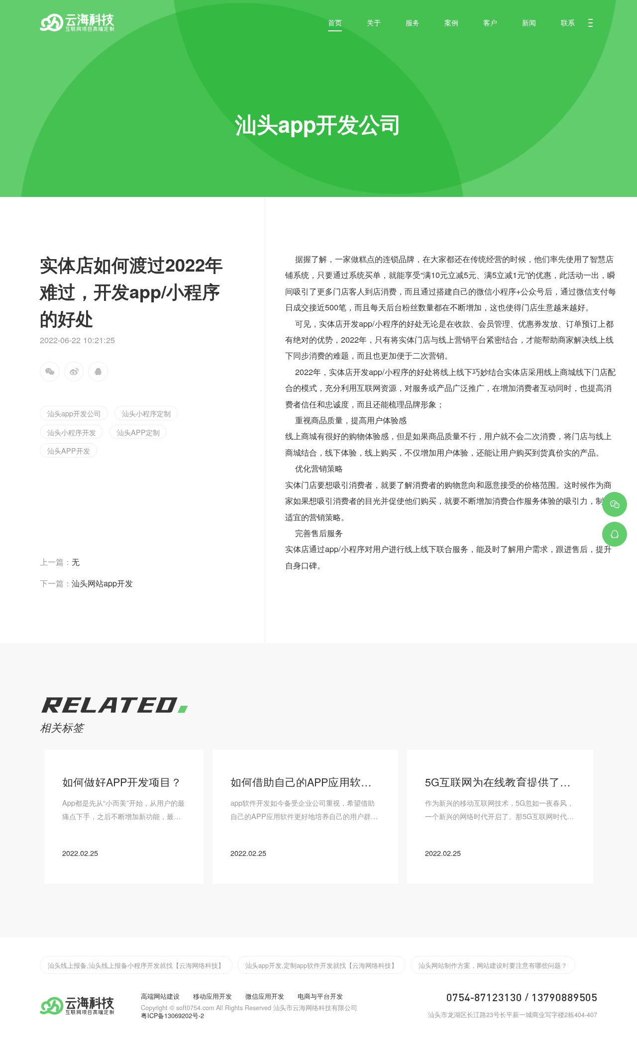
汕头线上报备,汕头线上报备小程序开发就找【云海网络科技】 (136, 964)
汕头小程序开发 (71, 432)
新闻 (529, 22)
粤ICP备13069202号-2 (172, 1015)
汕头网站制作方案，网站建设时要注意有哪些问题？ (493, 964)
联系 (568, 22)
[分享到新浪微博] (74, 371)
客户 (490, 22)
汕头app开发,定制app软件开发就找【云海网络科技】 (321, 964)
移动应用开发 (212, 996)
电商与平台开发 (320, 996)
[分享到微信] (50, 371)
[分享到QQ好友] (98, 371)
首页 (335, 22)
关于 (374, 22)
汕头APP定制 (138, 432)
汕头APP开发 (68, 450)
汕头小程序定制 (146, 413)
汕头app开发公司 (74, 413)
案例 (451, 22)
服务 (413, 22)
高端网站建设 (160, 996)
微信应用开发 (264, 996)
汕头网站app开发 (86, 583)
